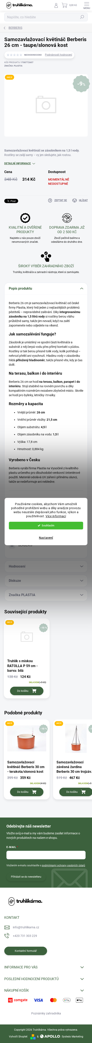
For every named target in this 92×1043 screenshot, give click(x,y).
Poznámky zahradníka (46, 1013)
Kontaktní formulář (26, 950)
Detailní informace (17, 163)
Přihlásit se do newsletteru (26, 876)
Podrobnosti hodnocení (58, 54)
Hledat (82, 17)
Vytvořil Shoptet (18, 1036)
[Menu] (86, 5)
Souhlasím (48, 525)
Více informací (56, 516)
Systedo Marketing (72, 1036)
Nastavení (46, 538)
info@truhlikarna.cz (26, 927)
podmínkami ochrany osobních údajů (63, 865)
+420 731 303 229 (25, 936)
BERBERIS (25, 545)
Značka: (13, 66)
